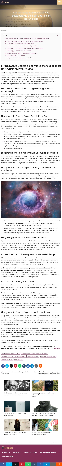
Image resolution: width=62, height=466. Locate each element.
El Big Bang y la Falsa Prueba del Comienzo (19, 51)
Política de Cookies (30, 453)
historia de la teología (32, 356)
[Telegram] (32, 366)
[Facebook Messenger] (7, 366)
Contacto (16, 453)
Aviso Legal (6, 453)
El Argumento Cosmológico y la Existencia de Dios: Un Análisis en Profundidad (27, 39)
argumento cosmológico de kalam (11, 353)
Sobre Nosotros (7, 456)
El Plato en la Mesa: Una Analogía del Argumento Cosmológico (25, 41)
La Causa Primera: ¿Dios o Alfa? (16, 55)
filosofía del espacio (20, 356)
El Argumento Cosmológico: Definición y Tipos (20, 43)
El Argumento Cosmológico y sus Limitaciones (20, 58)
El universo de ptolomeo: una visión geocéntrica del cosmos (15, 372)
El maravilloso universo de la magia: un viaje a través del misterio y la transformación (47, 372)
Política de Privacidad (48, 453)
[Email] (36, 366)
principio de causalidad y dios (47, 356)
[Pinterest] (15, 366)
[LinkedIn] (28, 366)
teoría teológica (18, 359)
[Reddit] (40, 366)
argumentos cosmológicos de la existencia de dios (34, 353)
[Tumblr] (24, 366)
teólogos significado (7, 359)
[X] (11, 366)
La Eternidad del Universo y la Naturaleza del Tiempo (22, 53)
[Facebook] (3, 366)
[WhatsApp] (19, 366)
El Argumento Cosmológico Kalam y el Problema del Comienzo (25, 48)
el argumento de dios (7, 356)
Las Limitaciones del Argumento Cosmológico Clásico (22, 46)
